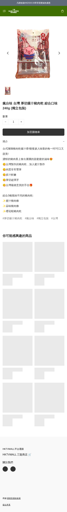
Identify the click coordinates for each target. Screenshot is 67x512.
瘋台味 (30, 218)
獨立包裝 (43, 218)
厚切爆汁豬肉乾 (13, 218)
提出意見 (6, 505)
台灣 (55, 218)
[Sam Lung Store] (13, 11)
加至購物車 (33, 132)
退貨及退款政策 (14, 498)
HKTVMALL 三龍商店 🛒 (17, 454)
